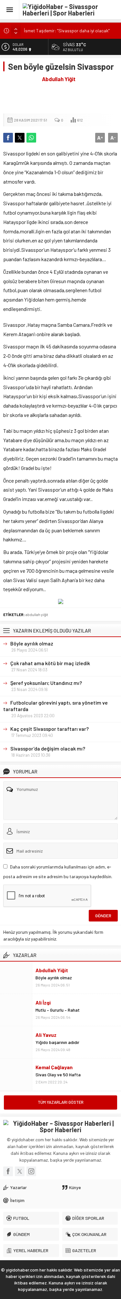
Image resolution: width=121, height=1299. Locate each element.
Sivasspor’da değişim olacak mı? (47, 748)
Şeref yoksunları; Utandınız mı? (46, 683)
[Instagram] (31, 1171)
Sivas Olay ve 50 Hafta (58, 1074)
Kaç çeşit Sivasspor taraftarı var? (49, 729)
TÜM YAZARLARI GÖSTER (61, 1102)
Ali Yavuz (45, 1035)
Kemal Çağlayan (54, 1067)
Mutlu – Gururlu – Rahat (57, 1010)
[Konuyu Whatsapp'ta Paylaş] (31, 138)
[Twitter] (20, 1171)
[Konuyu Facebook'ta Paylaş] (8, 138)
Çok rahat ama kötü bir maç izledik (50, 663)
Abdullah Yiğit (59, 79)
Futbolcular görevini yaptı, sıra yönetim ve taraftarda (55, 705)
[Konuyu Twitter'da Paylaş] (20, 138)
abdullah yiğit (36, 614)
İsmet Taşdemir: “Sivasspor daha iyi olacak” (67, 30)
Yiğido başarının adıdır (57, 1042)
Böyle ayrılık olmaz (31, 643)
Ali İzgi (43, 1002)
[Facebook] (8, 1171)
